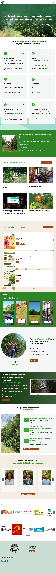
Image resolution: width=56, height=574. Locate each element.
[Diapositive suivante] (54, 512)
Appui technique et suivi (38, 438)
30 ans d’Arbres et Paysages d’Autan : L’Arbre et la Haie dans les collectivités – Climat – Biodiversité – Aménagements (14, 212)
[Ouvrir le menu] (53, 2)
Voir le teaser (6, 400)
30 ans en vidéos (7, 185)
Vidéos (34, 322)
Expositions (47, 322)
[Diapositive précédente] (2, 512)
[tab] (26, 535)
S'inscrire (22, 243)
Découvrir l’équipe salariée (28, 494)
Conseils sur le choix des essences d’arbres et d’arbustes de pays (40, 428)
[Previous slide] (3, 479)
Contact (32, 551)
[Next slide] (53, 479)
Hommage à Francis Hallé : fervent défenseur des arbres (38, 185)
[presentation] (15, 175)
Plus (17, 243)
